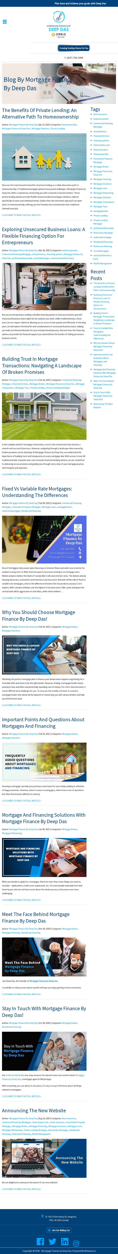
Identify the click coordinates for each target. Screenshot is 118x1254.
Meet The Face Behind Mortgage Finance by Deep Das (36, 917)
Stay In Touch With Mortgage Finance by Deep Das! (102, 396)
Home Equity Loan (40, 1122)
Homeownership (69, 124)
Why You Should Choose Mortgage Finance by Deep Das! (38, 615)
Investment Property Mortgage (26, 507)
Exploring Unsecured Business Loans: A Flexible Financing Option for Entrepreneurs (43, 236)
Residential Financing (31, 511)
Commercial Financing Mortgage (16, 254)
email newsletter (13, 1075)
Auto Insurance (69, 1118)
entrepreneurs (38, 254)
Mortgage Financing (11, 932)
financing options (54, 254)
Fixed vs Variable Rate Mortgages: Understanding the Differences (37, 492)
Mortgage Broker (37, 383)
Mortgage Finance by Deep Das (16, 128)
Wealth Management (41, 1134)
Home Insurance (57, 1122)
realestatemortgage (11, 511)
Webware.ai (90, 1250)
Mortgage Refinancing (12, 833)
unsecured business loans (62, 258)
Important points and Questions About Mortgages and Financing (43, 722)
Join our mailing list (60, 1230)
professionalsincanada (22, 258)
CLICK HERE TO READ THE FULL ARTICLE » (21, 215)
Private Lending (58, 128)
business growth (69, 250)
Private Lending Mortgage (58, 387)
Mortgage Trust (22, 387)
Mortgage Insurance (11, 630)
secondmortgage (41, 258)
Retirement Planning (21, 1134)
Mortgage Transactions (103, 202)
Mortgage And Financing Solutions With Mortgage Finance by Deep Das (44, 818)
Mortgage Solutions (40, 128)
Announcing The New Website (34, 1110)
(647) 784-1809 (75, 57)
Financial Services (20, 383)
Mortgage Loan (49, 507)
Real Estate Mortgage (58, 1130)
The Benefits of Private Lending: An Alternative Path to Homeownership (40, 113)
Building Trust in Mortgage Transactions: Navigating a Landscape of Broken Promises (41, 365)
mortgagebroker (64, 507)
